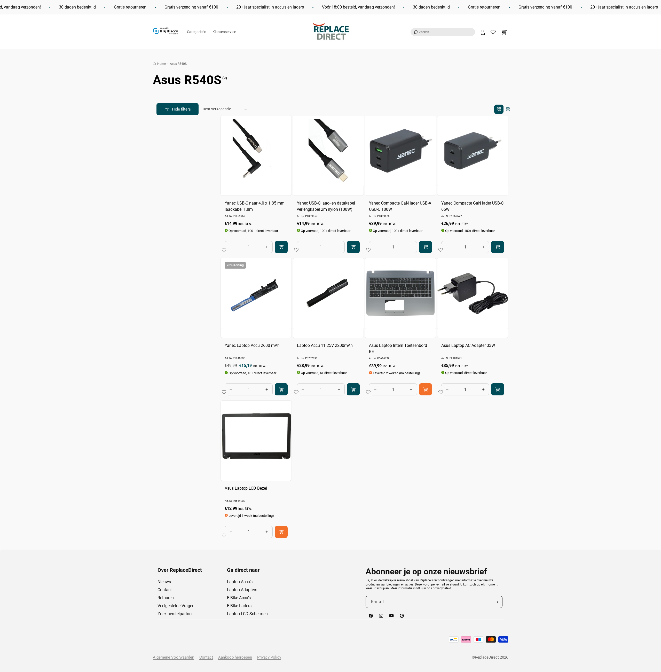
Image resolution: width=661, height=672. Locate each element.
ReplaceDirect (487, 657)
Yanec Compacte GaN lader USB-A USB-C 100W (400, 206)
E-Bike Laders (239, 605)
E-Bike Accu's (239, 597)
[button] (443, 32)
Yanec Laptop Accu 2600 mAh (252, 345)
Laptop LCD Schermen (247, 613)
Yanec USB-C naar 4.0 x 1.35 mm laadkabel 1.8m (255, 206)
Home (161, 64)
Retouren (166, 597)
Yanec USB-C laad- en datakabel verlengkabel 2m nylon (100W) (326, 206)
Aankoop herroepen (235, 657)
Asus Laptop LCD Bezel (246, 488)
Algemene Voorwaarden (173, 657)
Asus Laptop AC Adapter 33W (468, 345)
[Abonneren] (496, 602)
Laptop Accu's (240, 581)
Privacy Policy (269, 657)
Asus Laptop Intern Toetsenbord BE (398, 348)
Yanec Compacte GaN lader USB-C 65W (472, 206)
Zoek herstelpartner (175, 613)
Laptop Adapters (242, 589)
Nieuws (164, 581)
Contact (165, 589)
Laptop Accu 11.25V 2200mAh (325, 345)
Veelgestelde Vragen (176, 605)
